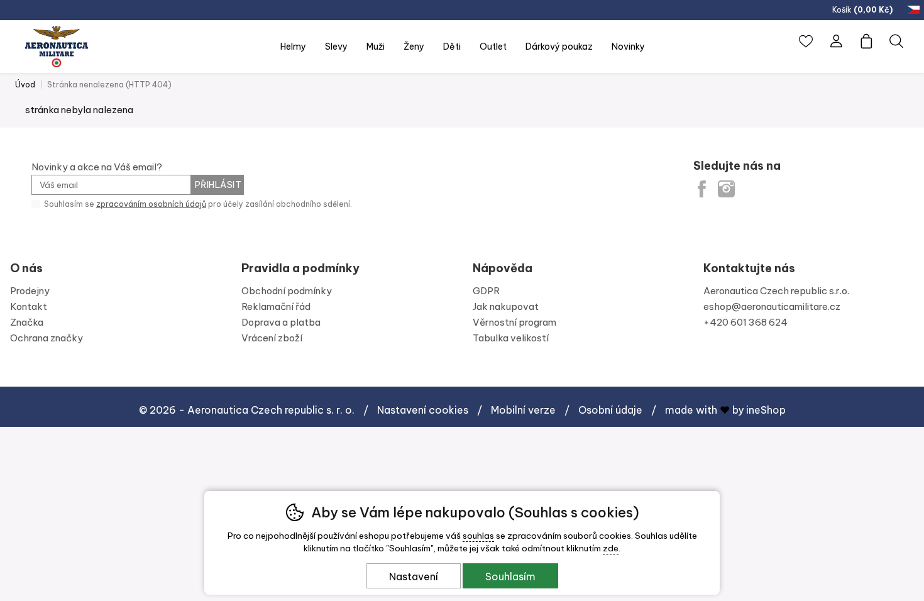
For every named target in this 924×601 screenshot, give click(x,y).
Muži (375, 46)
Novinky (628, 46)
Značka (26, 322)
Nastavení (413, 576)
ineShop (766, 410)
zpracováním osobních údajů (151, 204)
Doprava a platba (281, 322)
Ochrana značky (46, 338)
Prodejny (30, 291)
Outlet (493, 46)
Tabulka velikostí (511, 338)
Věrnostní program (514, 322)
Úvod (25, 84)
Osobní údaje (610, 410)
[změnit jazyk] (914, 10)
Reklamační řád (276, 306)
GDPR (486, 291)
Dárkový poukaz (559, 46)
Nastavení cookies (422, 410)
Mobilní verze (523, 410)
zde (611, 548)
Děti (452, 46)
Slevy (336, 46)
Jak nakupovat (506, 306)
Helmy (293, 46)
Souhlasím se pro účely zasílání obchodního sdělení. (197, 204)
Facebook (701, 188)
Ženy (414, 46)
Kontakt (28, 306)
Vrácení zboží (271, 338)
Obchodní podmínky (286, 291)
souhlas (478, 535)
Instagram (726, 188)
